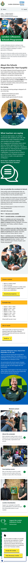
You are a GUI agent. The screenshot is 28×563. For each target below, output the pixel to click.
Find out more (13, 524)
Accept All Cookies (11, 550)
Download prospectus (10, 294)
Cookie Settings (2, 560)
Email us (6, 338)
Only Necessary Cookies (12, 555)
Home (2, 13)
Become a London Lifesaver (7, 14)
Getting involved (9, 13)
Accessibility (4, 528)
